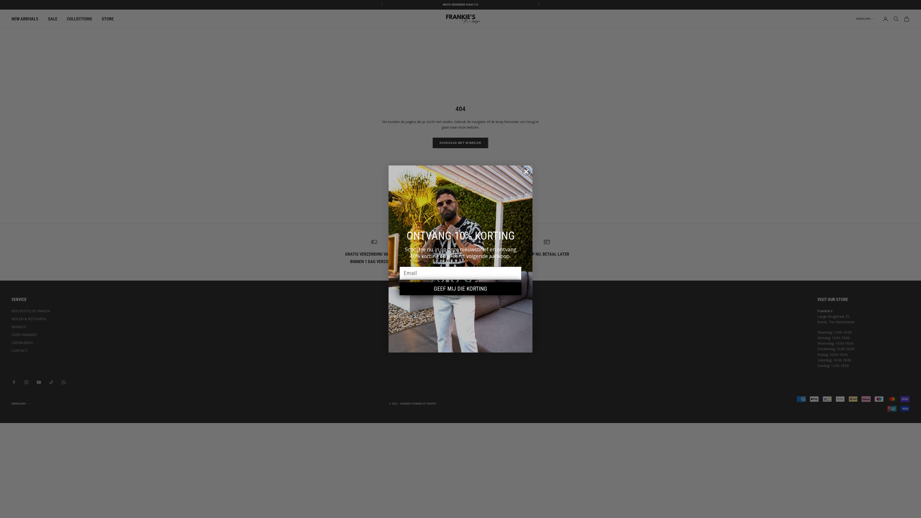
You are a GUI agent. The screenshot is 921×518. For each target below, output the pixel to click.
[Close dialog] (526, 171)
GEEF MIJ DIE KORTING (460, 288)
